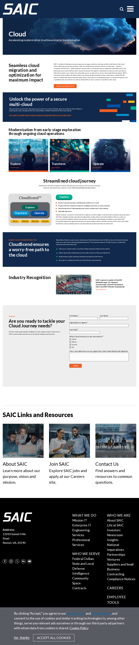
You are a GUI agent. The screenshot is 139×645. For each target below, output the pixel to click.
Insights (112, 540)
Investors (114, 530)
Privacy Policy (101, 613)
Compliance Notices (121, 579)
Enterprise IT (81, 525)
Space (76, 583)
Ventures (113, 559)
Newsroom (115, 535)
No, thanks (22, 638)
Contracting (115, 574)
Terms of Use (76, 613)
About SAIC (115, 520)
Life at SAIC (115, 525)
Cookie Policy (79, 628)
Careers (115, 588)
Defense (78, 568)
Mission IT (79, 520)
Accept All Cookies (54, 638)
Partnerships (116, 554)
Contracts (79, 588)
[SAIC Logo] (21, 9)
